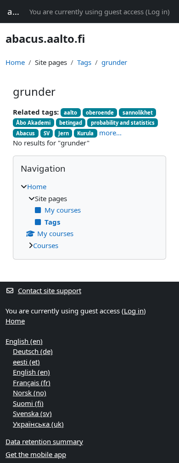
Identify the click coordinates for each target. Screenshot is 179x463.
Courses (45, 245)
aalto (70, 112)
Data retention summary (44, 441)
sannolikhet (138, 112)
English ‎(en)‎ (24, 341)
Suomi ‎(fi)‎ (28, 403)
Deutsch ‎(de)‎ (33, 351)
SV (47, 133)
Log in (158, 11)
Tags (84, 62)
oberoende (100, 112)
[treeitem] (89, 215)
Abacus (25, 133)
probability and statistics (123, 122)
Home (15, 62)
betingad (70, 122)
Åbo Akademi (33, 122)
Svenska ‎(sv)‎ (32, 413)
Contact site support (49, 290)
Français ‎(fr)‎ (31, 382)
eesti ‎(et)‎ (26, 361)
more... (110, 132)
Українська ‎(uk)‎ (38, 423)
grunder (114, 62)
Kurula (85, 133)
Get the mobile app (36, 454)
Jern (63, 133)
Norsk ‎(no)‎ (29, 392)
